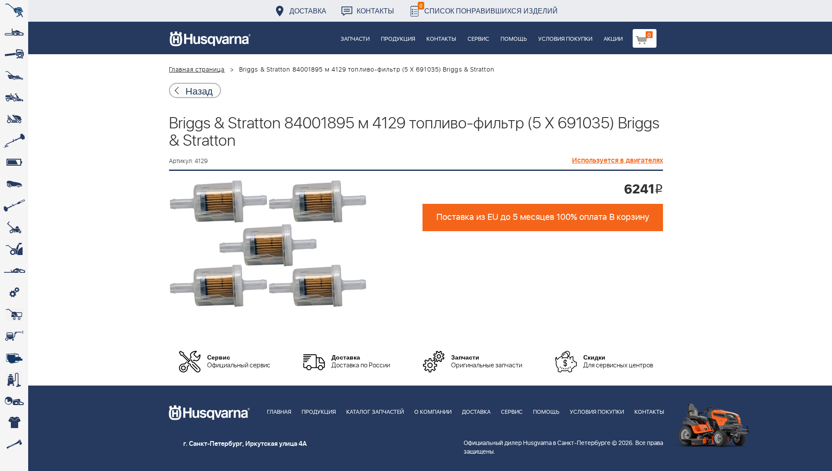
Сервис (478, 39)
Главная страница (197, 69)
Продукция (398, 39)
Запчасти (355, 39)
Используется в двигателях (617, 160)
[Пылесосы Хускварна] (14, 379)
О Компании (433, 412)
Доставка (307, 11)
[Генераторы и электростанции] (14, 314)
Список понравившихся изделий (488, 8)
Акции (613, 39)
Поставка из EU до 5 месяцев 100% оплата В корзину (542, 217)
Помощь (513, 39)
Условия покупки (565, 39)
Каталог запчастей (375, 412)
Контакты (375, 11)
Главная (279, 412)
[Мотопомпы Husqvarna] (14, 358)
